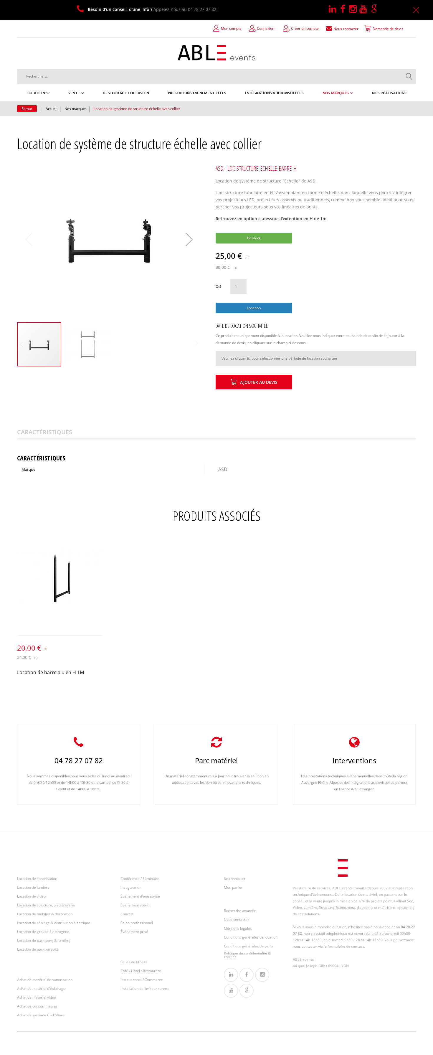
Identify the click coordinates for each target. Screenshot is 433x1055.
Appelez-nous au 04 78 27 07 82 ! (153, 9)
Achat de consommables (37, 1006)
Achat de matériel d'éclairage (41, 988)
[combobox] (216, 76)
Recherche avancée (240, 910)
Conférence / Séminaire (139, 878)
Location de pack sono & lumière (43, 940)
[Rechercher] (409, 76)
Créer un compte (305, 28)
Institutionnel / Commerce (141, 979)
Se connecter (234, 878)
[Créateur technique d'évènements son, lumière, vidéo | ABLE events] (216, 52)
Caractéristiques (44, 432)
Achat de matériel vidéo (36, 997)
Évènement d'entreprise (140, 896)
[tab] (52, 432)
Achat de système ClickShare (41, 1015)
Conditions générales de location (250, 937)
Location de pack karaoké (38, 949)
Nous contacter (236, 919)
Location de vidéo (31, 896)
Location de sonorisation (37, 878)
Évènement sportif (135, 905)
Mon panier (233, 887)
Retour (27, 108)
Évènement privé (134, 931)
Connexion (265, 28)
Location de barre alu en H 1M (50, 672)
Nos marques (76, 108)
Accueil (51, 108)
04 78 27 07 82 (78, 760)
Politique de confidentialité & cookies (247, 955)
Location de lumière (33, 887)
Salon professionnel (136, 922)
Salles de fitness (133, 962)
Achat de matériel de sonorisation (44, 979)
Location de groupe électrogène (43, 931)
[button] (189, 239)
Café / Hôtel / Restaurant (140, 970)
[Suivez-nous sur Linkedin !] (334, 9)
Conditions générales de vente (249, 946)
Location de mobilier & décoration (44, 913)
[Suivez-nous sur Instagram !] (354, 9)
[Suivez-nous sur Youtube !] (365, 9)
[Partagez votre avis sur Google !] (375, 9)
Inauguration (130, 887)
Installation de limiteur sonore (144, 988)
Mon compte (231, 28)
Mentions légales (238, 928)
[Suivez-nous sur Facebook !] (344, 9)
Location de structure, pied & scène (46, 905)
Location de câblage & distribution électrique (53, 922)
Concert (126, 913)
